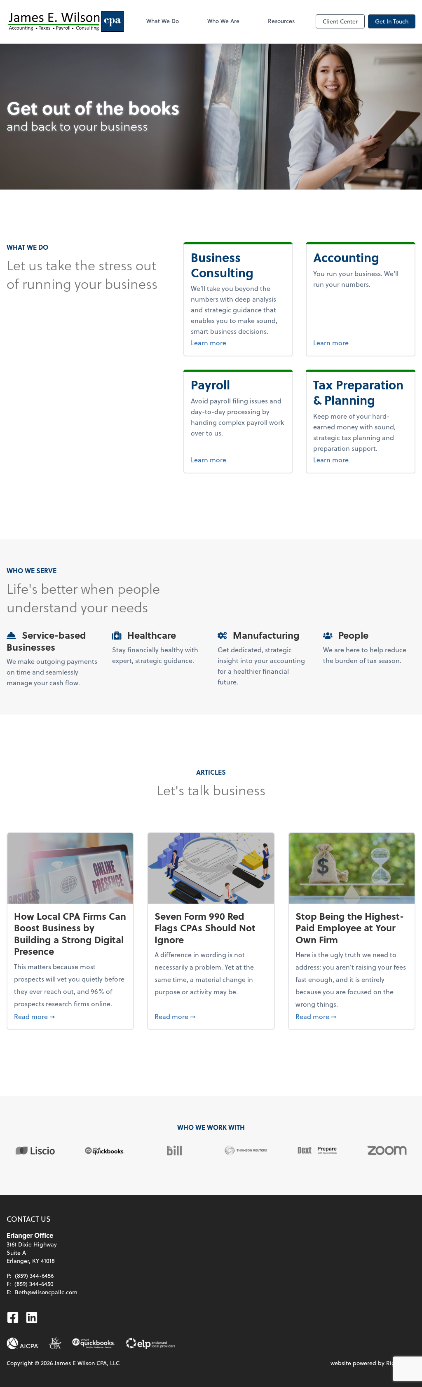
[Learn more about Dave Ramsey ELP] (150, 1343)
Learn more (229, 342)
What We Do (162, 20)
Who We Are (223, 20)
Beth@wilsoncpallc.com (46, 1292)
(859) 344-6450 (34, 1283)
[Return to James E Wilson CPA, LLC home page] (66, 21)
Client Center (340, 21)
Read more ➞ (70, 1016)
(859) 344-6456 (34, 1275)
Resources (281, 20)
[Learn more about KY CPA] (55, 1343)
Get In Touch (391, 21)
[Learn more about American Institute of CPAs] (23, 1343)
